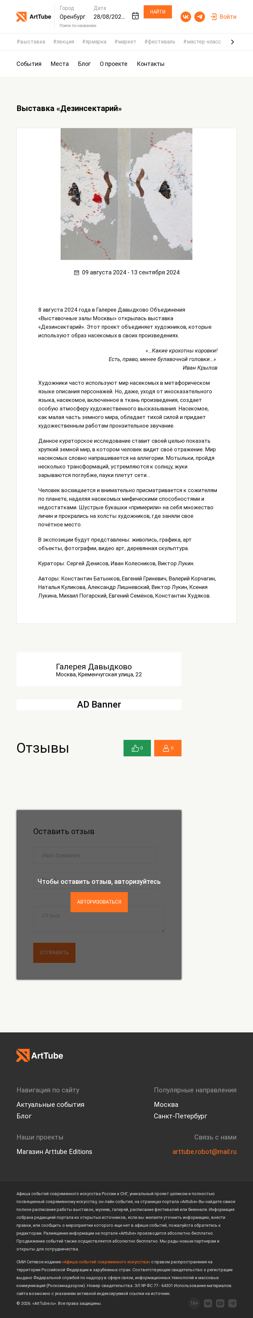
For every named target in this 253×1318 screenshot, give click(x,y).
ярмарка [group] (96, 42)
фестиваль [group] (161, 42)
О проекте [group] (113, 63)
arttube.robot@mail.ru (205, 1152)
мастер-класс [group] (204, 42)
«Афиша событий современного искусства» (106, 1261)
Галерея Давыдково (94, 666)
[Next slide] (233, 42)
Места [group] (60, 63)
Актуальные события (50, 1104)
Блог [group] (84, 63)
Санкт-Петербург (180, 1116)
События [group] (29, 63)
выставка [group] (32, 42)
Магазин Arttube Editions (54, 1152)
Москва (166, 1104)
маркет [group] (127, 42)
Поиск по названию (78, 25)
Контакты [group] (151, 63)
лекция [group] (65, 42)
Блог (24, 1116)
